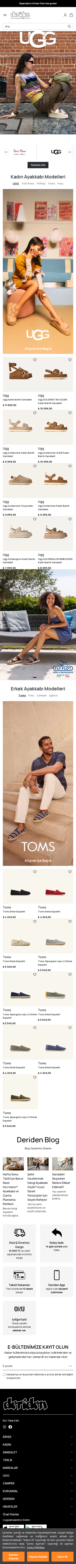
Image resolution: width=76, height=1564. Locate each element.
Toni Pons (27, 183)
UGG (16, 183)
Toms (51, 183)
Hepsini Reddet (38, 1556)
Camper (42, 695)
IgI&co (53, 695)
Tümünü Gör (38, 165)
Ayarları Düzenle (13, 1556)
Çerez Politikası (36, 1547)
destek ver (19, 1330)
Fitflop (41, 183)
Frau (60, 183)
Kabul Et (62, 1556)
